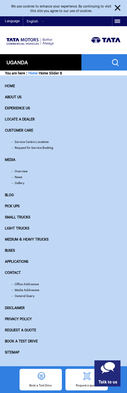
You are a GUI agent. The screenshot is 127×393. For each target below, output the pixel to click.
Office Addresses (27, 284)
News (18, 177)
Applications (16, 261)
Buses (10, 250)
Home (33, 73)
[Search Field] (117, 62)
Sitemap (12, 352)
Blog (9, 195)
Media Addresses (27, 290)
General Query (25, 296)
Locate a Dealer (20, 119)
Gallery (19, 183)
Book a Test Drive (21, 341)
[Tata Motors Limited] (30, 37)
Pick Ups (12, 206)
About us (13, 97)
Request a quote (20, 330)
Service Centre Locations (32, 142)
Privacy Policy (18, 319)
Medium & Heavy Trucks (27, 239)
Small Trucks (17, 217)
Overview (21, 171)
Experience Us (17, 108)
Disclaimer (15, 308)
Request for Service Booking (34, 148)
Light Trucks (17, 228)
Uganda (17, 62)
